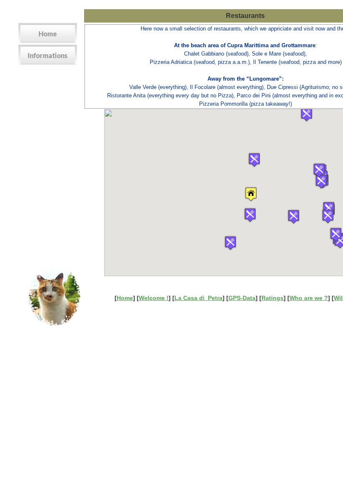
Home (125, 298)
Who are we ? (308, 298)
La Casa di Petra (198, 298)
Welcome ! (154, 298)
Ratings (272, 298)
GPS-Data (242, 298)
